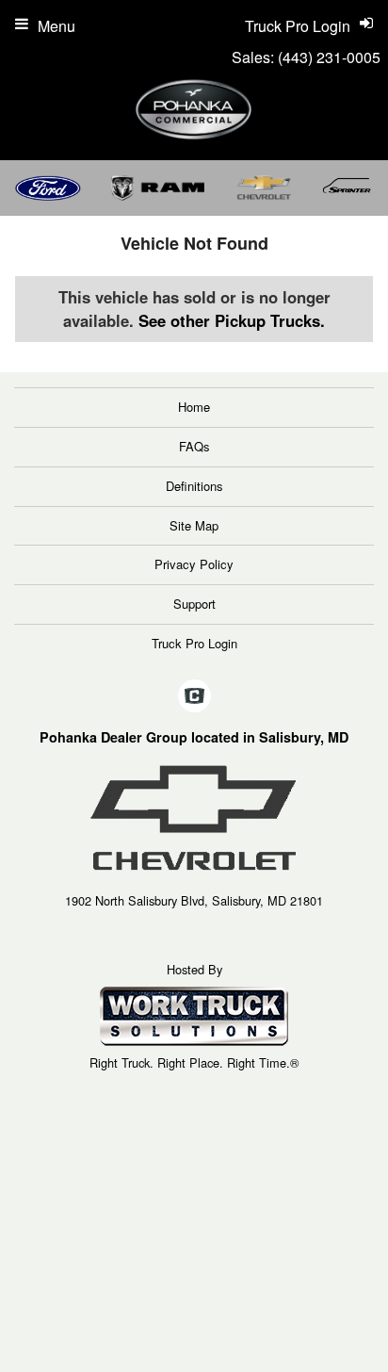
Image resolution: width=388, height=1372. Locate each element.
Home (194, 407)
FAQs (194, 446)
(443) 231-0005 (329, 57)
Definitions (194, 486)
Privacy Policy (194, 564)
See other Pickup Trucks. (231, 320)
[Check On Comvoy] (194, 696)
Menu (56, 26)
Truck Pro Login (194, 643)
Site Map (194, 525)
